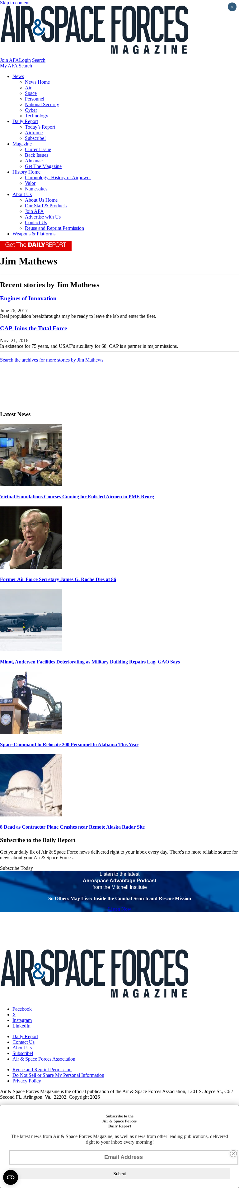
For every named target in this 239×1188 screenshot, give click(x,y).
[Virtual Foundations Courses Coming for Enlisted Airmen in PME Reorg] (31, 484)
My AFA (8, 65)
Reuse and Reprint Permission (54, 228)
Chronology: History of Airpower (58, 177)
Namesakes (36, 188)
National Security (42, 104)
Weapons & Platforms (33, 233)
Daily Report (25, 121)
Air (28, 87)
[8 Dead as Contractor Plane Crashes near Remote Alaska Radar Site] (31, 814)
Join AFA (9, 60)
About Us (22, 194)
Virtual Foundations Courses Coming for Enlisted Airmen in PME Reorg (77, 496)
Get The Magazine (43, 166)
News (18, 76)
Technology (36, 115)
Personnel (34, 98)
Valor (30, 183)
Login (25, 60)
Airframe (34, 132)
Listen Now (119, 909)
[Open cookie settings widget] (10, 1177)
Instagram (22, 1020)
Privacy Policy (26, 1080)
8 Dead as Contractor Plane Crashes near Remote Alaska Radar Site (72, 827)
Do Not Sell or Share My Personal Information (58, 1075)
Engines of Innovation (28, 298)
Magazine (22, 143)
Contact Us (36, 222)
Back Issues (36, 155)
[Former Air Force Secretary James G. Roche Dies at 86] (31, 567)
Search (38, 60)
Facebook (22, 1009)
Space (31, 93)
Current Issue (38, 149)
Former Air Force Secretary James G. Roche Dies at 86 (58, 579)
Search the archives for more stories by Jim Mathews (51, 359)
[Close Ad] (233, 1154)
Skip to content (15, 2)
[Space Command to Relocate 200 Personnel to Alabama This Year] (31, 732)
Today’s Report (40, 127)
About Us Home (41, 200)
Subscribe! (35, 138)
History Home (26, 172)
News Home (37, 82)
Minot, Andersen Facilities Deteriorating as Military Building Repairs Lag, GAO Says (90, 661)
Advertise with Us (43, 216)
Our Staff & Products (46, 205)
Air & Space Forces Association (43, 1059)
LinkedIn (21, 1025)
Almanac (34, 160)
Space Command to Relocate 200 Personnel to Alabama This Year (69, 744)
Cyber (31, 110)
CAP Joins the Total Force (33, 328)
